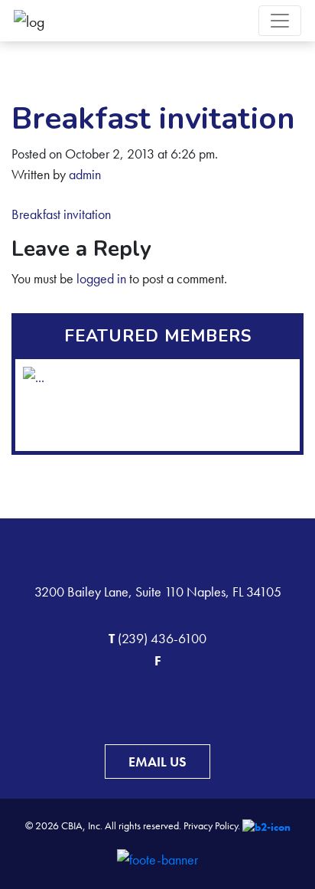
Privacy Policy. (211, 825)
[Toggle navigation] (279, 20)
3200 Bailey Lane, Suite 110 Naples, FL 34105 (157, 591)
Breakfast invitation (61, 214)
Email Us (157, 761)
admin (85, 174)
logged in (101, 278)
